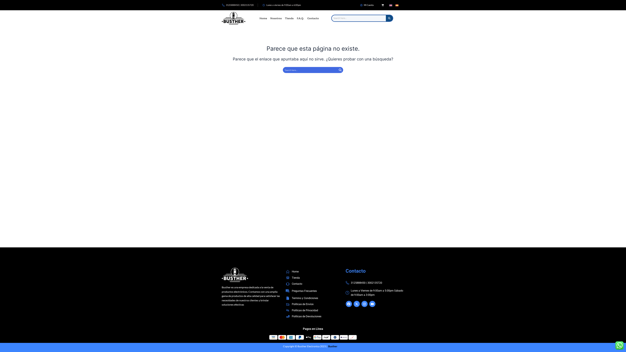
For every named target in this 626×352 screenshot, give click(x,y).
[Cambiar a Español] (397, 5)
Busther (332, 346)
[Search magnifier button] (389, 18)
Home (263, 18)
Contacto (313, 18)
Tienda (289, 18)
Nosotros (276, 18)
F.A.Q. (300, 18)
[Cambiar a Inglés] (391, 5)
